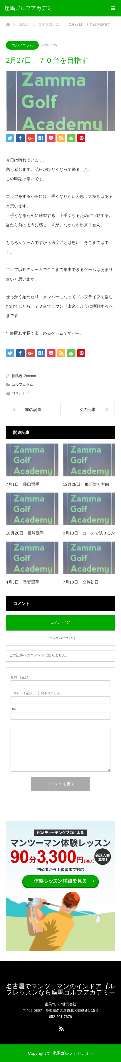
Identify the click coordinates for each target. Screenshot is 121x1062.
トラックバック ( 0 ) (60, 638)
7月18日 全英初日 (81, 582)
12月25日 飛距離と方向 (86, 484)
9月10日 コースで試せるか (89, 533)
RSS (60, 1027)
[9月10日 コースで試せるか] (89, 509)
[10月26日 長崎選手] (32, 509)
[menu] (113, 8)
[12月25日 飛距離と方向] (89, 460)
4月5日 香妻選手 (22, 582)
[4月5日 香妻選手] (32, 558)
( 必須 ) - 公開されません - (36, 693)
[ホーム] (8, 23)
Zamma (30, 376)
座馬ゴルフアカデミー (30, 8)
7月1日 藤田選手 (22, 484)
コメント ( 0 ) (60, 622)
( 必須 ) (21, 677)
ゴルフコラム (22, 45)
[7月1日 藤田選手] (32, 460)
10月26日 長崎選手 (25, 533)
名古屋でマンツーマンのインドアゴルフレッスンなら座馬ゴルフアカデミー (60, 989)
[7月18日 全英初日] (89, 558)
